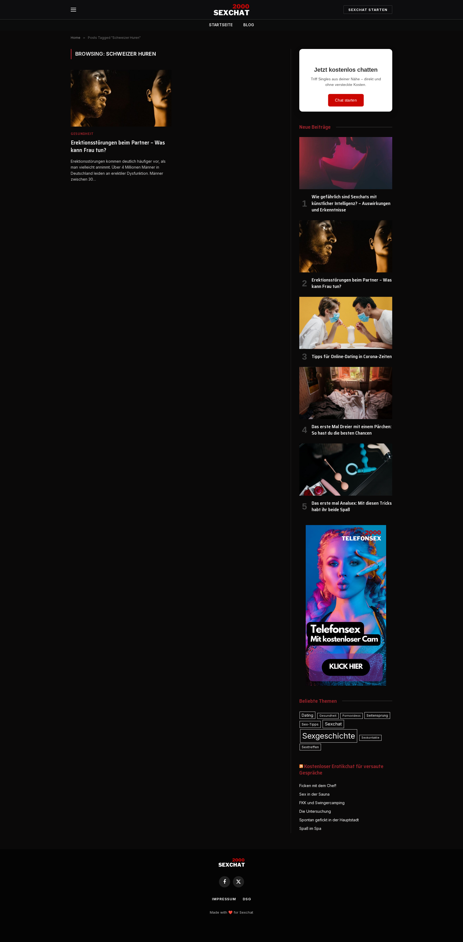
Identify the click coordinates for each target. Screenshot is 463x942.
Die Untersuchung (315, 811)
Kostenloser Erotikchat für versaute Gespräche (341, 769)
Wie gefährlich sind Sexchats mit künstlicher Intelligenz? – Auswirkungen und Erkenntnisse (351, 203)
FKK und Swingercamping (322, 802)
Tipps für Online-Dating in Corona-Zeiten (352, 356)
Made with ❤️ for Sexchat (231, 912)
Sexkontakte (370, 737)
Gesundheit (82, 133)
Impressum (224, 899)
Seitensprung (377, 715)
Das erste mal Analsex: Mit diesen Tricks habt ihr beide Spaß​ (352, 506)
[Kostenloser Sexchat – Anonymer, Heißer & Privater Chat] (231, 9)
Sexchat (333, 724)
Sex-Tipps (310, 724)
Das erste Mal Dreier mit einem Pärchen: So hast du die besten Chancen (351, 429)
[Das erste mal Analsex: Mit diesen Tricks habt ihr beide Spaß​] (345, 469)
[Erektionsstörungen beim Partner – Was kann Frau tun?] (121, 98)
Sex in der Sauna (314, 794)
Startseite (221, 24)
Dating (307, 715)
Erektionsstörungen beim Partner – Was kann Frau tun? (118, 146)
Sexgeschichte (328, 735)
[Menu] (73, 10)
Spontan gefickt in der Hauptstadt (329, 820)
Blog (248, 24)
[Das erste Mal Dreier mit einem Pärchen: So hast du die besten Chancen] (345, 393)
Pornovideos (351, 715)
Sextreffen (310, 747)
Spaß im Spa (310, 828)
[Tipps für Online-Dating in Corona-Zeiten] (345, 323)
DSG (247, 899)
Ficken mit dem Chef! (317, 785)
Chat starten (345, 100)
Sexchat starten (367, 9)
